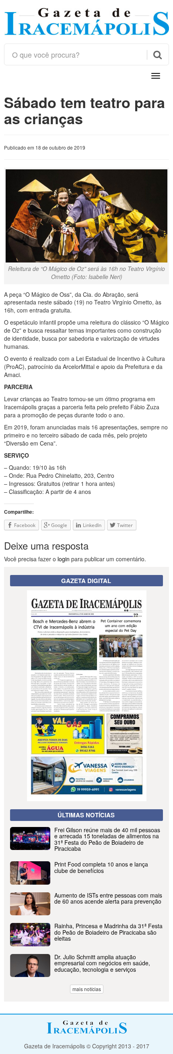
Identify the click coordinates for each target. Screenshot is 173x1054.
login (64, 559)
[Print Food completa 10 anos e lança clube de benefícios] (86, 882)
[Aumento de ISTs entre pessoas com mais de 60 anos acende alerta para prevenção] (86, 913)
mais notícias (86, 988)
